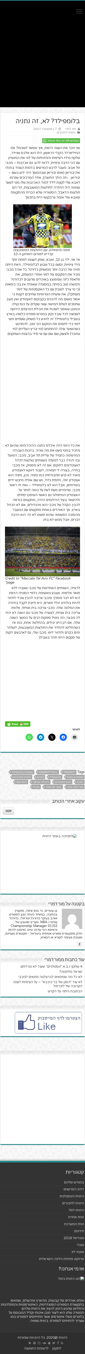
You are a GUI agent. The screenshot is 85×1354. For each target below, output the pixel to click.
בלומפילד (55, 777)
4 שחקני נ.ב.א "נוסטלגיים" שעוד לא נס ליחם (51, 966)
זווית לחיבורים (63, 782)
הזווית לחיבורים (66, 132)
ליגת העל (21, 782)
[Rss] (62, 1343)
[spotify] (34, 1343)
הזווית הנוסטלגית (72, 1196)
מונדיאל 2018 (74, 1238)
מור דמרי (70, 129)
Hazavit (69, 772)
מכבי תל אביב (53, 787)
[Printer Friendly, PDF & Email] (17, 724)
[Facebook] (58, 1343)
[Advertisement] (42, 65)
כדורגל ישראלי (41, 782)
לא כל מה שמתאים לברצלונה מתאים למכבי (50, 977)
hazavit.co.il (48, 772)
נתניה (36, 787)
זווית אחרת (76, 1217)
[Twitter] (54, 1343)
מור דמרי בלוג (75, 787)
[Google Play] (30, 1343)
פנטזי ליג (77, 1252)
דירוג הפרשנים (73, 1189)
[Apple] (49, 1343)
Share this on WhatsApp (63, 140)
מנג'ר (80, 1245)
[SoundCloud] (44, 1343)
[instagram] (39, 1343)
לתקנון (56, 1348)
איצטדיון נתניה (75, 777)
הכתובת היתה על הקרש (65, 991)
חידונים (79, 1231)
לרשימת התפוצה (36, 1348)
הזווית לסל (76, 1210)
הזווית (40, 777)
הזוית (80, 782)
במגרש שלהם (74, 1182)
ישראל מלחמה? (70, 972)
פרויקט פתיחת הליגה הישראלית (61, 1259)
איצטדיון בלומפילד (22, 772)
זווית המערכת (74, 1224)
